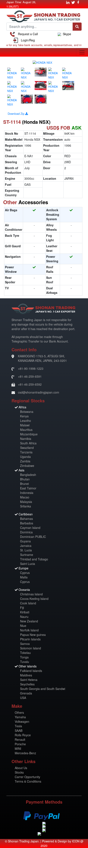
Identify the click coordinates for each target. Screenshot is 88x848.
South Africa (28, 443)
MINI (18, 748)
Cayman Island (30, 527)
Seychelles (27, 684)
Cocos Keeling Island (34, 598)
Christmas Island (31, 594)
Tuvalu (24, 661)
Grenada (26, 693)
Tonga (24, 657)
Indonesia (26, 492)
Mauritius (26, 429)
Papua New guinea (33, 634)
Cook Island (28, 603)
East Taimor (28, 488)
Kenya (24, 416)
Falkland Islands (31, 670)
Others (19, 712)
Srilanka (25, 506)
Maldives (26, 675)
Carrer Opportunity (27, 777)
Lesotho (25, 420)
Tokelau (25, 652)
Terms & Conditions (28, 781)
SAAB (18, 730)
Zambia (25, 461)
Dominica (26, 532)
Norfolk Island (29, 630)
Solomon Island (30, 648)
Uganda (25, 456)
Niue (23, 625)
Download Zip (16, 114)
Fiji (22, 607)
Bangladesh (28, 474)
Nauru (24, 616)
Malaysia (26, 501)
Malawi (24, 425)
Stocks (19, 772)
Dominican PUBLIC (33, 536)
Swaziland (27, 447)
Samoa (25, 643)
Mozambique (29, 434)
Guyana (25, 541)
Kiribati (24, 612)
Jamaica (25, 545)
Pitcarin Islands (30, 639)
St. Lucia (26, 550)
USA (23, 698)
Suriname (26, 554)
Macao (24, 497)
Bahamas (26, 518)
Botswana (26, 411)
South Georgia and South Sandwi (42, 689)
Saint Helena (28, 679)
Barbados (26, 523)
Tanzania (26, 452)
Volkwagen (22, 721)
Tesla (18, 726)
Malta (24, 577)
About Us (21, 768)
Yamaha (20, 717)
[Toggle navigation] (82, 52)
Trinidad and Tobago (34, 559)
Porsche (20, 744)
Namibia (25, 438)
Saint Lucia (27, 563)
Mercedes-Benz (25, 753)
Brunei (24, 483)
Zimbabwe (27, 465)
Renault (20, 739)
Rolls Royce (23, 735)
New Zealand (29, 621)
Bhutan (25, 479)
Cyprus (25, 572)
